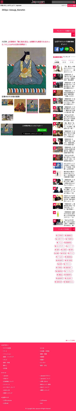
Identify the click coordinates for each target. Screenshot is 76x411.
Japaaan (38, 2)
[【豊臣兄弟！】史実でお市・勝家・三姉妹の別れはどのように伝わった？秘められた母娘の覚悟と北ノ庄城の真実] (58, 182)
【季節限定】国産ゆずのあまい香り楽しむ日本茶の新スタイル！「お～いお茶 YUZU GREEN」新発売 (69, 216)
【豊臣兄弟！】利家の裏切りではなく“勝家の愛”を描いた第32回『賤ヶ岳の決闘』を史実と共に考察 (69, 111)
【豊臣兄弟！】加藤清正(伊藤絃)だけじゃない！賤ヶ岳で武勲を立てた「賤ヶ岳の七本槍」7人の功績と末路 (69, 104)
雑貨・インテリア (8, 357)
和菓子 (42, 360)
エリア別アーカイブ (9, 387)
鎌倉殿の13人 (69, 282)
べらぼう (60, 257)
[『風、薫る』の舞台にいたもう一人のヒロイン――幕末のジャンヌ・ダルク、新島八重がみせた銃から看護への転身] (58, 69)
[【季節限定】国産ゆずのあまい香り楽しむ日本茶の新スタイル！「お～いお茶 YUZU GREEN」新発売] (58, 214)
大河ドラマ (60, 239)
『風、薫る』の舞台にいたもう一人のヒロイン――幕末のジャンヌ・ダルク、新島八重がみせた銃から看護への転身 (69, 71)
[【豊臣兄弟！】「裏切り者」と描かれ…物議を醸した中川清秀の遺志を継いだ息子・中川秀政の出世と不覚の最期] (58, 141)
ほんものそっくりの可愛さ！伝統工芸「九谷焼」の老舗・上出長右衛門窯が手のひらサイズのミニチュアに (69, 167)
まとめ (42, 348)
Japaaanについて (45, 378)
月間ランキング (7, 393)
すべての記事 (7, 348)
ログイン (64, 5)
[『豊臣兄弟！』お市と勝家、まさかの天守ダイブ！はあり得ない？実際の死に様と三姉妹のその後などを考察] (58, 190)
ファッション (7, 354)
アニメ (60, 243)
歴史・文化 (43, 365)
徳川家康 (69, 260)
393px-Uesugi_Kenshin (13, 10)
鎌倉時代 (68, 275)
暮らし (5, 365)
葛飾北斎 (59, 282)
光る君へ (69, 278)
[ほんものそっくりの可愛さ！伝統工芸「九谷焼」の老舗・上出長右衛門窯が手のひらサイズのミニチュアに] (58, 166)
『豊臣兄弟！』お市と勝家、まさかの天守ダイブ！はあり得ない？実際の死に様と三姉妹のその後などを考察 (69, 193)
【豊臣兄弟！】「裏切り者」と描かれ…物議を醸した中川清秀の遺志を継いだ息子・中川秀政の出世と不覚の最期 (69, 144)
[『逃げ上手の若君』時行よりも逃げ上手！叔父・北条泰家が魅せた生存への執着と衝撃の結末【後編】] (58, 157)
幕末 (71, 250)
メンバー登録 (72, 5)
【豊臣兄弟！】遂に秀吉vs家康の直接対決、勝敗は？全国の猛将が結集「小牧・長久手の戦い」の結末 (69, 151)
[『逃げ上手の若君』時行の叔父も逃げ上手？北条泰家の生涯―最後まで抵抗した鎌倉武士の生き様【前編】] (58, 117)
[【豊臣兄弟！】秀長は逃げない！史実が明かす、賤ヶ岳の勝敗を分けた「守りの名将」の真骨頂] (58, 85)
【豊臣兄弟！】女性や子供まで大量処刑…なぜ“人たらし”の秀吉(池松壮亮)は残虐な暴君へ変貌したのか (69, 135)
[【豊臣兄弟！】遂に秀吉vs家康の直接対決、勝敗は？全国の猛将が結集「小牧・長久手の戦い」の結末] (58, 149)
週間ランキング (44, 390)
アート (5, 351)
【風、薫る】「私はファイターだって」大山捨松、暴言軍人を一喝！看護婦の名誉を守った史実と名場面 (69, 127)
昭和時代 (60, 278)
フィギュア (69, 271)
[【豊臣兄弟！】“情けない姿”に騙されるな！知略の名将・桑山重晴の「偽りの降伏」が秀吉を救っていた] (58, 77)
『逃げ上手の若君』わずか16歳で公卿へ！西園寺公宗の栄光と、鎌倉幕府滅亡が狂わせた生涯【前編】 (69, 224)
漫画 (57, 253)
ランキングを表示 (63, 229)
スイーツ (70, 246)
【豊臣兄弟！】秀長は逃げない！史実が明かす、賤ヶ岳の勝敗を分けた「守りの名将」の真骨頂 (69, 87)
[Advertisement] (15, 25)
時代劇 (64, 253)
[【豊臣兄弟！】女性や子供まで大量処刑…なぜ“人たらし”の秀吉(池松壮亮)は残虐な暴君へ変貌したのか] (58, 133)
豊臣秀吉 (59, 271)
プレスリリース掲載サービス (66, 31)
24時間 (56, 61)
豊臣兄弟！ (68, 268)
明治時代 (60, 260)
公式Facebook (56, 49)
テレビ (72, 253)
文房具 (60, 268)
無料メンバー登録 (45, 384)
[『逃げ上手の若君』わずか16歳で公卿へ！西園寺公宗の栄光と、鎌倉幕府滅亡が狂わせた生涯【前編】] (58, 222)
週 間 (64, 61)
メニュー (1, 2)
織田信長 (69, 257)
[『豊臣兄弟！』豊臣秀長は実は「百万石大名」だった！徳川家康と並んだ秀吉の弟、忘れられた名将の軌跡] (58, 206)
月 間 (72, 61)
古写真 (5, 368)
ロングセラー (60, 246)
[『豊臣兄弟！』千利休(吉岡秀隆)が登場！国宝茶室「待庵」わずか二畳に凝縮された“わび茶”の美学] (58, 93)
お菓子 (65, 250)
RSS (71, 49)
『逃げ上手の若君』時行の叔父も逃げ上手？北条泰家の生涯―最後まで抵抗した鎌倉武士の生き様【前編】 (69, 120)
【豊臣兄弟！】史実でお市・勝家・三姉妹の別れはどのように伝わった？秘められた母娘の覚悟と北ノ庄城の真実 (69, 185)
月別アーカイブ (44, 387)
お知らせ (5, 378)
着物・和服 (43, 354)
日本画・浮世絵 (44, 351)
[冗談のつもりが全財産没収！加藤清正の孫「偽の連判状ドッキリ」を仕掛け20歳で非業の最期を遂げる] (58, 198)
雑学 (58, 250)
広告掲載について (8, 381)
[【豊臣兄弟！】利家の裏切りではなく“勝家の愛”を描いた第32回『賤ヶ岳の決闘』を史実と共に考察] (58, 109)
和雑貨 (42, 357)
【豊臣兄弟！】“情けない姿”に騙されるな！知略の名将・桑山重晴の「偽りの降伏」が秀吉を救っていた (69, 79)
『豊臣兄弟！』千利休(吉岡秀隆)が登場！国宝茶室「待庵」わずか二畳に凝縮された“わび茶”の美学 (69, 95)
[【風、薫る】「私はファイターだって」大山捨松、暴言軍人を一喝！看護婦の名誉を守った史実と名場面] (58, 125)
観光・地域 (6, 362)
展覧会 (60, 275)
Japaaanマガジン (45, 376)
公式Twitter (61, 49)
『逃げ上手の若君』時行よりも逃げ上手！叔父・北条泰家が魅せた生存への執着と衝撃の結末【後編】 (69, 159)
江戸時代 (60, 235)
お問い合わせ (44, 381)
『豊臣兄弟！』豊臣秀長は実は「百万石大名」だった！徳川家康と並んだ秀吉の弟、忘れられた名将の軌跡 (69, 209)
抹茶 (60, 264)
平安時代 (70, 239)
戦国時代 (69, 235)
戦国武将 (68, 243)
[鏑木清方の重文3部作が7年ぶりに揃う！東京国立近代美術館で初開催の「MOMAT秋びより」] (58, 174)
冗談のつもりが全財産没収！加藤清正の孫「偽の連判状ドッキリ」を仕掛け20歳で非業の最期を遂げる (69, 200)
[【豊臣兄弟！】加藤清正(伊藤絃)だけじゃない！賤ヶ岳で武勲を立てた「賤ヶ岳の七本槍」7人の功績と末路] (58, 101)
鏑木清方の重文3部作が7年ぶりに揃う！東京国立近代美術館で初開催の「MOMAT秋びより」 (69, 175)
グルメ (5, 360)
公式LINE (67, 49)
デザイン (68, 264)
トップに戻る (71, 340)
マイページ (6, 384)
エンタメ (42, 362)
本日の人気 (6, 390)
